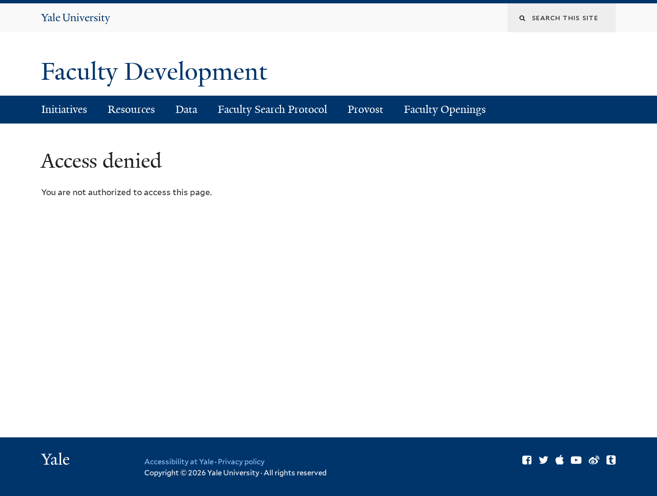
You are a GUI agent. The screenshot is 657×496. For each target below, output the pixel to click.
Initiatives (64, 109)
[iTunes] (560, 460)
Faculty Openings (445, 109)
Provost (365, 109)
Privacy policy (241, 462)
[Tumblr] (611, 460)
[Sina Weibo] (594, 460)
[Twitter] (543, 460)
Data (186, 109)
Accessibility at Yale (179, 462)
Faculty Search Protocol (272, 109)
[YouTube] (576, 460)
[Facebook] (526, 460)
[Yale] (56, 460)
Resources (131, 109)
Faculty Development (157, 71)
